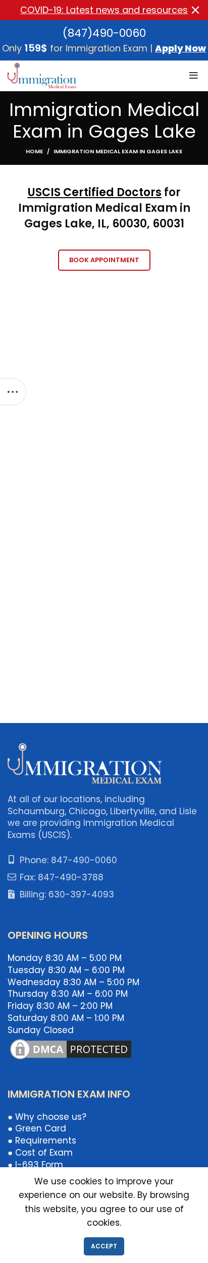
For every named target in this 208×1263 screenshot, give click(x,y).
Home (34, 151)
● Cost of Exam (40, 1153)
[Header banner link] (89, 10)
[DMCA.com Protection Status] (71, 1048)
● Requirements (42, 1140)
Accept (104, 1246)
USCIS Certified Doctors (95, 192)
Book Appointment (104, 260)
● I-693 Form (35, 1165)
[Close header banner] (195, 10)
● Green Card (37, 1128)
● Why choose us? (47, 1117)
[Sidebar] (12, 391)
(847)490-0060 (104, 33)
